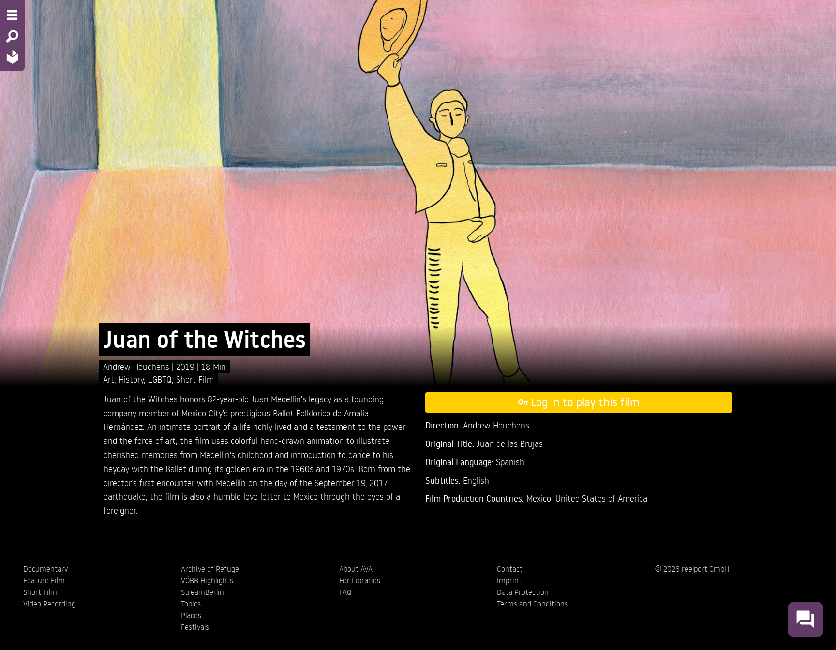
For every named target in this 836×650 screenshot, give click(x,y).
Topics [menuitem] (191, 603)
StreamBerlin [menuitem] (202, 592)
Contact (509, 569)
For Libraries (359, 580)
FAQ (345, 592)
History (131, 378)
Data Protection (523, 592)
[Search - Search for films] (12, 36)
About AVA (356, 569)
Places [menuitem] (191, 615)
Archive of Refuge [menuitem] (210, 569)
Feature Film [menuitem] (44, 580)
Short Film (195, 378)
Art (108, 378)
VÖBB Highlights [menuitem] (207, 580)
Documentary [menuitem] (45, 569)
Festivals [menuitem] (195, 627)
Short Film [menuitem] (40, 592)
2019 (186, 366)
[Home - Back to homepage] (12, 57)
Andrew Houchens (137, 366)
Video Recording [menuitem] (49, 603)
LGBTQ (160, 378)
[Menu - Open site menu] (12, 15)
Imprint (509, 580)
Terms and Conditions (532, 603)
